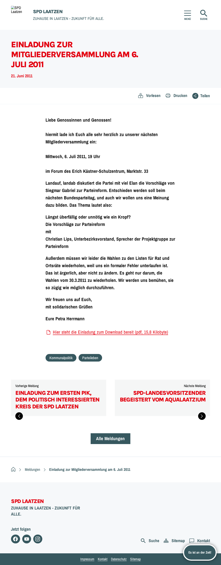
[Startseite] (13, 469)
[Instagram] (37, 539)
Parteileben (90, 357)
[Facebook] (15, 539)
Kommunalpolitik (61, 357)
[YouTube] (26, 539)
